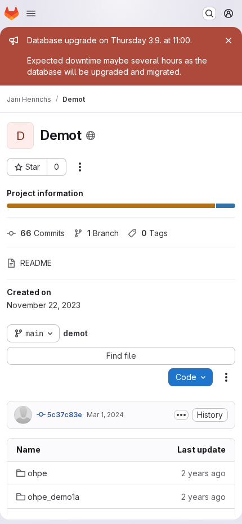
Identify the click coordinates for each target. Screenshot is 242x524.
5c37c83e (64, 414)
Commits (42, 233)
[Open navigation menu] (31, 13)
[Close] (228, 40)
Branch (103, 233)
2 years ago (203, 473)
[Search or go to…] (209, 13)
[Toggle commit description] (181, 415)
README (36, 263)
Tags (154, 233)
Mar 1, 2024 (105, 414)
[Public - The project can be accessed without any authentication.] (90, 135)
